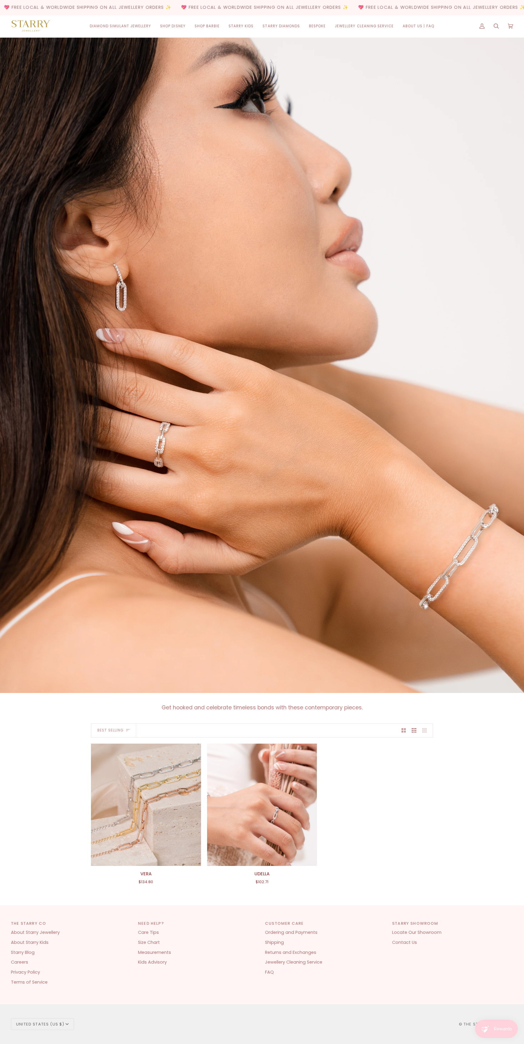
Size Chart (149, 942)
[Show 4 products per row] (426, 731)
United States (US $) (40, 1024)
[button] (120, 26)
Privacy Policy (25, 972)
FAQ (269, 972)
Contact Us (404, 942)
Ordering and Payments (291, 932)
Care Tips (148, 932)
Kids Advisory (152, 962)
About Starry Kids (30, 942)
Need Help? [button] (151, 923)
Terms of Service (29, 982)
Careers (19, 962)
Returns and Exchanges (290, 952)
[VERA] (146, 805)
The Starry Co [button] (28, 923)
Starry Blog (23, 952)
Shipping (274, 942)
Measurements (154, 952)
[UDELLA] (262, 805)
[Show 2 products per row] (403, 731)
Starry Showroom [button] (415, 923)
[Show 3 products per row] (414, 731)
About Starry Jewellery (35, 932)
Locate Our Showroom (417, 932)
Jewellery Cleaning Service (293, 962)
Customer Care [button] (284, 923)
